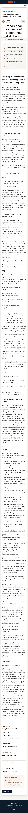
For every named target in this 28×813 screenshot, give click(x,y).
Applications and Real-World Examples (14, 61)
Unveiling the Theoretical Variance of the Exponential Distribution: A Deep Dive (14, 48)
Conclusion (8, 66)
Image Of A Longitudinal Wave (10, 746)
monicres (4, 2)
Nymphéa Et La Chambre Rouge (10, 758)
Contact (12, 807)
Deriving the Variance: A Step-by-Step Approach (14, 55)
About (8, 807)
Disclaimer (18, 807)
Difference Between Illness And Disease (12, 732)
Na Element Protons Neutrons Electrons (12, 738)
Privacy (23, 807)
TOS (14, 809)
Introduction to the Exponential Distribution (15, 51)
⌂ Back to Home (6, 791)
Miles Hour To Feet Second (9, 768)
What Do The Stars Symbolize (10, 762)
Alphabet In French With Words (10, 771)
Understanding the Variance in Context (14, 58)
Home (4, 807)
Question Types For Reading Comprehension (9, 742)
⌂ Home (10, 1)
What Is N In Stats (7, 765)
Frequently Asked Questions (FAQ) (13, 64)
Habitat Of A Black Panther (9, 735)
